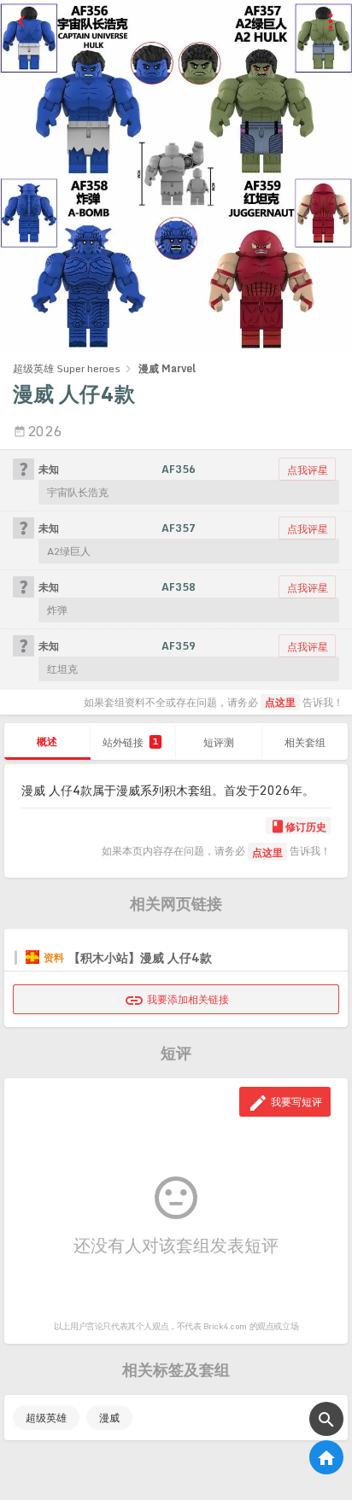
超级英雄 (46, 1418)
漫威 (109, 1418)
